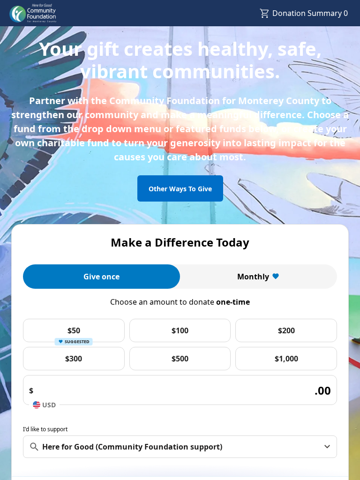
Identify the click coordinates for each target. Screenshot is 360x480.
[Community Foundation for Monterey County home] (33, 13)
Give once (101, 276)
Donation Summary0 (310, 13)
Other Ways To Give (180, 188)
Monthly (253, 276)
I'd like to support (45, 429)
